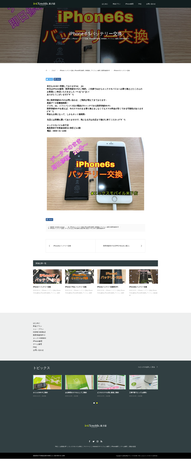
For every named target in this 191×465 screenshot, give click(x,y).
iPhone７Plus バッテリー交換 (75, 287)
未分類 (44, 396)
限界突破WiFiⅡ (39, 335)
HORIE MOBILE (39, 332)
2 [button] (97, 403)
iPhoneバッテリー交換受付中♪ (108, 287)
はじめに (105, 4)
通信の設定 (132, 446)
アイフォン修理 (113, 39)
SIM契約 (104, 39)
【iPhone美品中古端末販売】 (43, 392)
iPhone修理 (129, 4)
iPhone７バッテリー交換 (42, 287)
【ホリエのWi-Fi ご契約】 (138, 392)
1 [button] (94, 403)
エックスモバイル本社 (75, 446)
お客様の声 (63, 446)
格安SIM (82, 228)
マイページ (87, 446)
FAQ (139, 4)
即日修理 (77, 228)
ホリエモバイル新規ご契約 (74, 392)
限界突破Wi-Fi (124, 39)
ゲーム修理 (37, 344)
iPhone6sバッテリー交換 (138, 287)
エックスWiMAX (39, 338)
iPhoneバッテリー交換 (80, 39)
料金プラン (117, 4)
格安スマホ (89, 228)
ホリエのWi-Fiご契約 (104, 392)
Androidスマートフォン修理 (101, 446)
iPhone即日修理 (94, 39)
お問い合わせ (151, 4)
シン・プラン (38, 329)
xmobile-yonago (60, 227)
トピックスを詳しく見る (146, 367)
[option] (97, 386)
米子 (94, 228)
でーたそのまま (69, 228)
